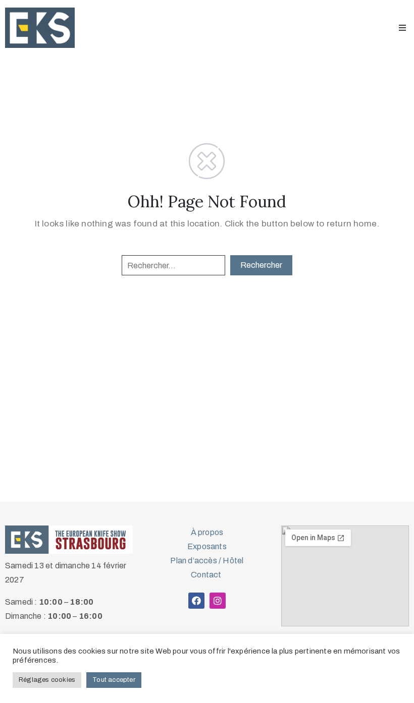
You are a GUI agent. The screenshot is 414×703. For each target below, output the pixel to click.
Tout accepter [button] (113, 679)
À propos (207, 532)
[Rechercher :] (173, 265)
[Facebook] (196, 601)
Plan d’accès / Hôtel (206, 560)
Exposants (207, 546)
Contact (207, 574)
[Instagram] (218, 601)
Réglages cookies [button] (47, 679)
